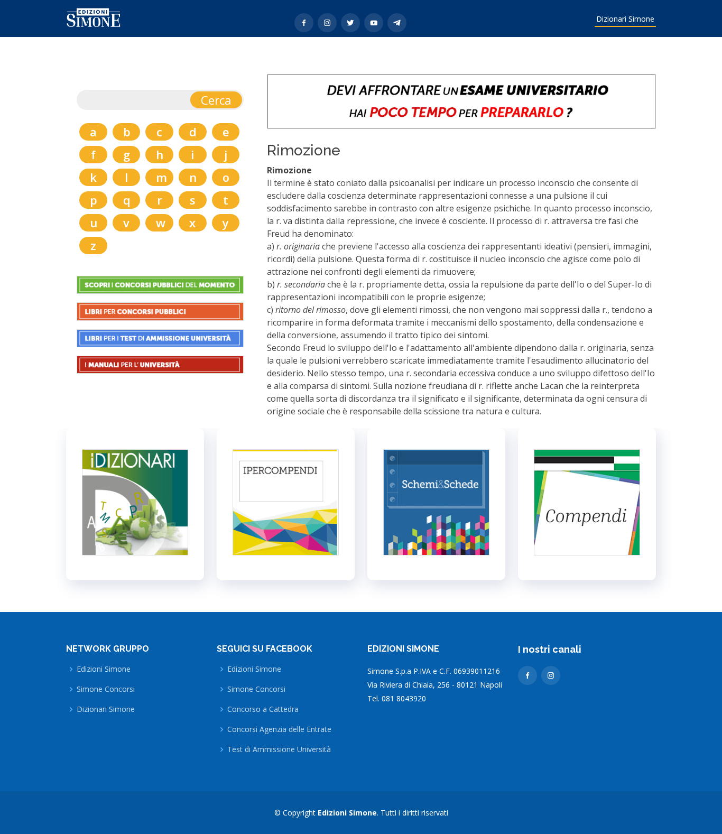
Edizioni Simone (104, 669)
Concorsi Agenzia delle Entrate (279, 729)
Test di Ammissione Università (279, 749)
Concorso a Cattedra (263, 709)
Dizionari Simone (625, 19)
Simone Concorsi (106, 689)
